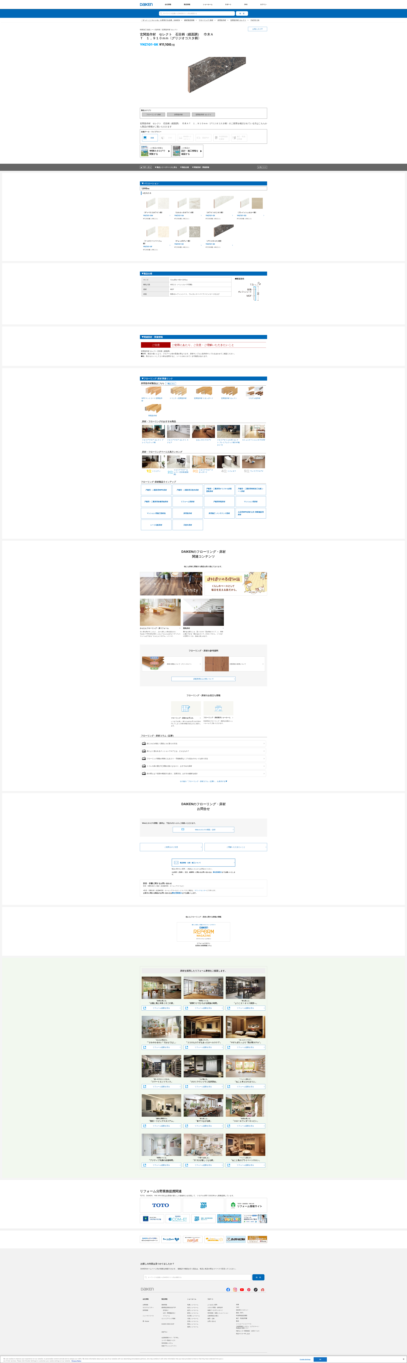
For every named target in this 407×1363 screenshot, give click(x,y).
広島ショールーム (192, 1321)
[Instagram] (235, 1291)
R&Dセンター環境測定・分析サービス (247, 1331)
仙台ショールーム (192, 1307)
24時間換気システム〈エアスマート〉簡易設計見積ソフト (248, 1327)
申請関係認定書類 (241, 1315)
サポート (210, 1299)
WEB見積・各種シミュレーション (218, 1313)
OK (320, 1359)
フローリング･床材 (153, 114)
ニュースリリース (148, 1316)
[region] (203, 1359)
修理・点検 (211, 1318)
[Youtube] (242, 1291)
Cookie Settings (305, 1359)
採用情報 (145, 1310)
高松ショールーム (192, 1324)
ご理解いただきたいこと (235, 847)
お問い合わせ (212, 1321)
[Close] (403, 1359)
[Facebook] (228, 1291)
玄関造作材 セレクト (203, 114)
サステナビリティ (148, 1307)
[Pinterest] (249, 1291)
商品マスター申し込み (243, 1333)
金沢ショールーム (192, 1310)
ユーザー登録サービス (168, 1340)
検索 (242, 13)
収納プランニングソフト (169, 1346)
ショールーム (191, 1299)
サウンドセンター (200, 890)
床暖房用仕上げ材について (203, 679)
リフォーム (166, 1316)
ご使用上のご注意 (171, 847)
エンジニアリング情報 (168, 1318)
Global (147, 1321)
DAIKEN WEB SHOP (168, 1324)
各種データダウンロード (215, 1310)
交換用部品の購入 (213, 1316)
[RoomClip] (262, 1291)
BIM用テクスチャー (242, 1310)
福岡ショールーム (192, 1327)
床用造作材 (178, 114)
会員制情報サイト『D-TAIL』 (171, 1337)
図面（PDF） (240, 1313)
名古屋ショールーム (193, 1316)
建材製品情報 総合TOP (169, 1307)
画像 (237, 1304)
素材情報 (164, 1305)
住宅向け (165, 1310)
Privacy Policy (76, 1361)
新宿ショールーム (192, 1313)
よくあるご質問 (212, 1305)
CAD (237, 1307)
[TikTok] (256, 1291)
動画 (237, 1321)
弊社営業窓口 (217, 872)
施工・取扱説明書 (241, 1318)
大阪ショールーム (192, 1318)
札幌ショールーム (192, 1305)
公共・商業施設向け (169, 1313)
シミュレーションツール (243, 1324)
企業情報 (145, 1305)
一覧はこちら (171, 383)
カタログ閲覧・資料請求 (215, 1307)
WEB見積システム (167, 1343)
